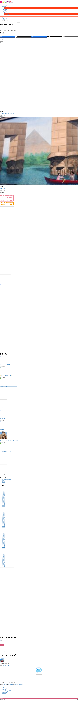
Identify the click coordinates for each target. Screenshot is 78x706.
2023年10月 (3, 518)
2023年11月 (3, 517)
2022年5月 (3, 533)
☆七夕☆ (1, 407)
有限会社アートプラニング (7, 665)
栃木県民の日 (2, 429)
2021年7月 (3, 543)
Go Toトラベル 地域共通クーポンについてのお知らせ (7, 113)
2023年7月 (3, 521)
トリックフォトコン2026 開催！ (5, 364)
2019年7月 (3, 566)
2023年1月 (3, 526)
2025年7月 (3, 499)
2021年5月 (3, 545)
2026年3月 (3, 491)
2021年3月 (3, 547)
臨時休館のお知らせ (3, 418)
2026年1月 (3, 493)
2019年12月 (3, 561)
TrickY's (3, 480)
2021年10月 (3, 540)
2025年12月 (3, 494)
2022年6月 (3, 532)
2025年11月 (3, 495)
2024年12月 (3, 505)
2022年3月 (3, 535)
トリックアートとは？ (5, 688)
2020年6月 (3, 555)
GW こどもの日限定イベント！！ (5, 451)
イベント (3, 482)
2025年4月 (3, 501)
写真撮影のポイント (2, 188)
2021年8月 (3, 542)
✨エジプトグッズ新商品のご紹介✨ (6, 375)
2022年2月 (3, 536)
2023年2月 (3, 525)
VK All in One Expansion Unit (18, 684)
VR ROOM (3, 481)
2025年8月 (3, 498)
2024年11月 (3, 506)
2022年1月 (3, 537)
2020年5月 (3, 556)
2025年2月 (3, 503)
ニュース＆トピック (5, 650)
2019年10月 (3, 563)
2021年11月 (3, 539)
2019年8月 (3, 565)
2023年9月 (3, 519)
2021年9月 (3, 541)
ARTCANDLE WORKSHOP (6, 479)
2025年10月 (3, 496)
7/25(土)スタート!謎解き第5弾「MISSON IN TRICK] (8, 386)
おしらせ (3, 483)
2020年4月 (3, 557)
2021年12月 (3, 538)
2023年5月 (3, 523)
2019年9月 (3, 564)
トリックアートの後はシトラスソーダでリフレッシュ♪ (9, 440)
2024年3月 (3, 513)
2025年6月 (3, 500)
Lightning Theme (10, 684)
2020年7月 (3, 554)
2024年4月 (3, 512)
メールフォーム (6, 14)
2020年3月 (3, 558)
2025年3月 (3, 502)
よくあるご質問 (6, 13)
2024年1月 (3, 515)
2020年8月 (3, 553)
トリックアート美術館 (7, 7)
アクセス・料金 (4, 649)
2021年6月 (3, 544)
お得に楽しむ (4, 651)
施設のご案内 (4, 689)
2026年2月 (3, 492)
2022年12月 (3, 527)
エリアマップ (6, 8)
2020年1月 (3, 560)
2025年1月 (3, 504)
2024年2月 (3, 514)
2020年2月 (3, 559)
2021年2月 (3, 548)
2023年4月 (3, 524)
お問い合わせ (4, 652)
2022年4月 (3, 534)
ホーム (3, 687)
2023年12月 (3, 516)
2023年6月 (3, 522)
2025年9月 (3, 497)
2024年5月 (3, 511)
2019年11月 (3, 562)
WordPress (5, 684)
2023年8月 (3, 520)
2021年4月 (3, 546)
